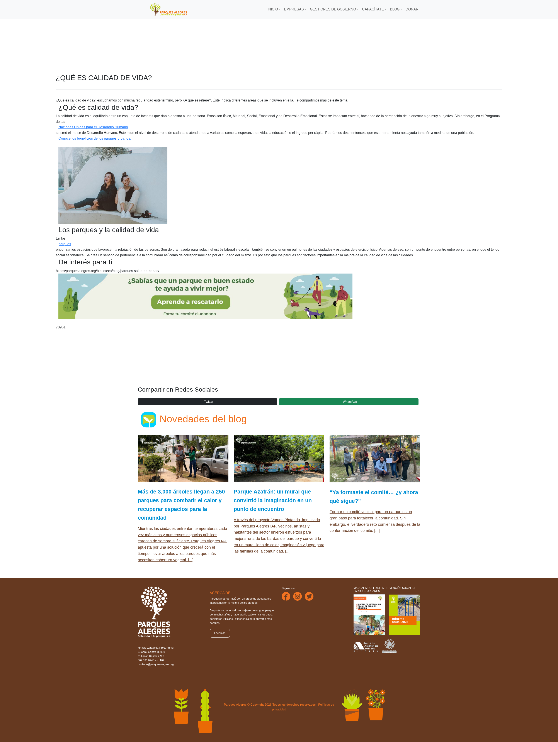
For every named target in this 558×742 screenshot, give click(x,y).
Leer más (219, 633)
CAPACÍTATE (373, 9)
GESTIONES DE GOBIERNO (333, 9)
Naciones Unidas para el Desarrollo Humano (93, 127)
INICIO (272, 9)
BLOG (395, 9)
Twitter (208, 401)
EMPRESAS (294, 9)
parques (64, 244)
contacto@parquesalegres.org (156, 664)
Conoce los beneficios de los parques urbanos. (94, 138)
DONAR (412, 9)
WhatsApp (350, 401)
